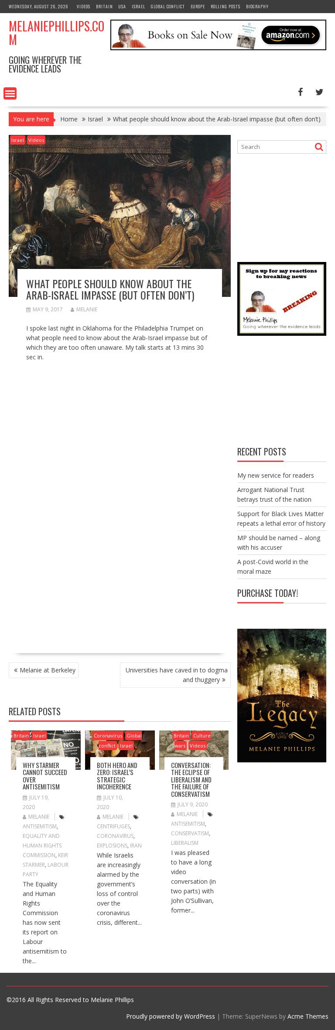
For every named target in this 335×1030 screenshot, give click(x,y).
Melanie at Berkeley (47, 670)
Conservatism (190, 833)
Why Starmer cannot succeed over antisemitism (45, 776)
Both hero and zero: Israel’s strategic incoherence (117, 776)
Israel (138, 6)
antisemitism (40, 826)
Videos (83, 6)
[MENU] (10, 93)
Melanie (86, 309)
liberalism (184, 843)
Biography (257, 6)
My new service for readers (275, 475)
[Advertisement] (99, 577)
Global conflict (168, 6)
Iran (136, 845)
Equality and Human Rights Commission (42, 845)
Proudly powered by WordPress (170, 1016)
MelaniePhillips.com (56, 32)
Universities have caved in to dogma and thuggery (177, 675)
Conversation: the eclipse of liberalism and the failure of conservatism (191, 779)
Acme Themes (307, 1016)
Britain (104, 6)
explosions (112, 845)
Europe (198, 6)
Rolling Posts (225, 6)
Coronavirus (108, 735)
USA (122, 6)
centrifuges (113, 826)
